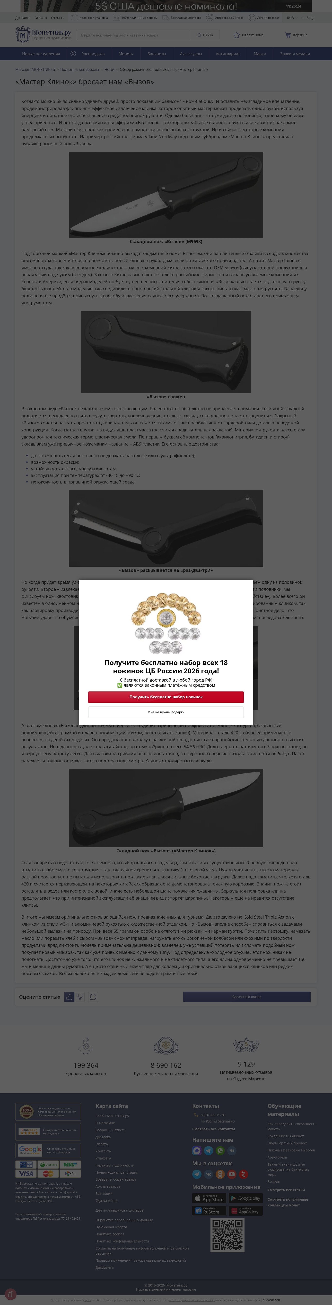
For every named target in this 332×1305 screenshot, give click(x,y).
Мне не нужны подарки (166, 712)
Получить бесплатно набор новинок (166, 696)
